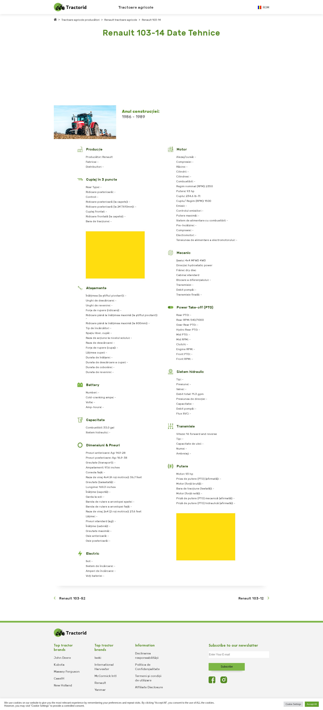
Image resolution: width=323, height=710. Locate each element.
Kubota (59, 665)
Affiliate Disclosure (149, 687)
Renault (100, 683)
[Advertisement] (155, 71)
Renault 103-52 (72, 598)
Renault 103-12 (251, 598)
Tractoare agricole (136, 7)
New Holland (63, 685)
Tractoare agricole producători (80, 19)
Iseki (98, 658)
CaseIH (59, 678)
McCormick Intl (106, 676)
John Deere (62, 658)
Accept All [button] (312, 704)
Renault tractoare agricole (120, 19)
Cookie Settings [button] (293, 704)
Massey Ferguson (67, 671)
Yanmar (100, 690)
